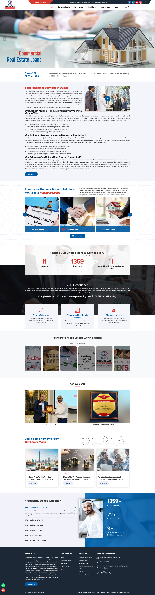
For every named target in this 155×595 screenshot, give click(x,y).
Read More (31, 174)
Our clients (92, 7)
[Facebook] (129, 2)
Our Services (78, 7)
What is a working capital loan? (36, 507)
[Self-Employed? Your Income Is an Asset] (33, 358)
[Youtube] (136, 2)
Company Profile (64, 7)
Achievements (105, 7)
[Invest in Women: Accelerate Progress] (87, 358)
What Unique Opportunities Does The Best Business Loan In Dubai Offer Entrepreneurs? (111, 478)
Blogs (116, 7)
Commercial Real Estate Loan (86, 568)
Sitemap (63, 573)
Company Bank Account (86, 575)
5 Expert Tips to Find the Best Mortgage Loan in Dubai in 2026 (40, 478)
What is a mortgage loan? (34, 530)
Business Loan (83, 560)
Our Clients (64, 564)
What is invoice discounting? (35, 540)
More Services (77, 236)
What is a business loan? (34, 525)
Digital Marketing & (112, 592)
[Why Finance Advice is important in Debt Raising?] (69, 358)
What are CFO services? (34, 535)
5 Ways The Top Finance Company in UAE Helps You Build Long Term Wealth (77, 478)
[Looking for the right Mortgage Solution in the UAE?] (104, 358)
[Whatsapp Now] (3, 585)
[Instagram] (140, 2)
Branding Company (124, 592)
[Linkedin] (133, 2)
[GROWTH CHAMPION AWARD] (104, 406)
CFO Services (83, 572)
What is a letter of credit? (34, 520)
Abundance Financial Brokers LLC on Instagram (77, 337)
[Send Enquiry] (3, 590)
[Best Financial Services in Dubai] (108, 98)
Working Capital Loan (85, 557)
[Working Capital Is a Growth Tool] (51, 358)
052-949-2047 (41, 2)
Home (52, 7)
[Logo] (10, 5)
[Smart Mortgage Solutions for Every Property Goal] (122, 358)
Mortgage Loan (83, 564)
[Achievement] (51, 406)
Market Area (64, 576)
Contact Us (125, 7)
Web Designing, (101, 592)
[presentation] (25, 214)
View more (32, 483)
